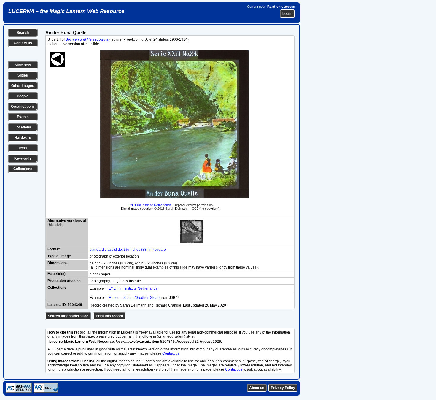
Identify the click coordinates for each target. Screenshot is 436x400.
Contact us (23, 43)
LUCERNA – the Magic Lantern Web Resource (66, 11)
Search (23, 33)
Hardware (23, 138)
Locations (23, 127)
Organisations (23, 106)
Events (23, 117)
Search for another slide (68, 316)
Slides (22, 75)
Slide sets (23, 65)
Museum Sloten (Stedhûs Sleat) (134, 298)
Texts (22, 148)
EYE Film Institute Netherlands (149, 205)
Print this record (109, 316)
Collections (22, 169)
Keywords (22, 158)
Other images (22, 86)
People (22, 96)
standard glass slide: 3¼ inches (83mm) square (128, 249)
